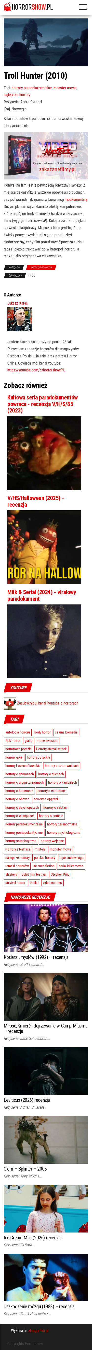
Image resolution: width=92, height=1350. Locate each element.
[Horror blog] (46, 6)
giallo (28, 740)
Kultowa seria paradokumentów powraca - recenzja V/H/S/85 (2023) (42, 404)
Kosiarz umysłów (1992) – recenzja (36, 957)
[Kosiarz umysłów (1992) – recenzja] (46, 927)
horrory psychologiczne (63, 832)
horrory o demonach (19, 774)
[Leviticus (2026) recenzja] (46, 1071)
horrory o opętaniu (47, 799)
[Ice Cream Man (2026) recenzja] (46, 1208)
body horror (42, 732)
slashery (11, 874)
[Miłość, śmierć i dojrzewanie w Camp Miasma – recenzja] (46, 996)
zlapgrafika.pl (38, 1330)
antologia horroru (17, 732)
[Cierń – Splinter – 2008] (46, 1139)
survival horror (15, 882)
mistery (40, 849)
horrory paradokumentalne (32, 88)
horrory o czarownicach (62, 765)
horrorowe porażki (18, 749)
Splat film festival (34, 874)
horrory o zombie (51, 816)
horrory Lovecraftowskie (22, 765)
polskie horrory (44, 857)
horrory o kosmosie (19, 791)
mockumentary (76, 199)
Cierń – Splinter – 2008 (25, 1169)
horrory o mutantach (52, 791)
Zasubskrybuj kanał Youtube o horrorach (47, 703)
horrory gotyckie (38, 757)
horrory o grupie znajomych (24, 782)
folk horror (12, 740)
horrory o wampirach (20, 816)
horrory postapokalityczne (24, 832)
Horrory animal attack (51, 749)
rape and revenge (71, 857)
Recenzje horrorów (41, 267)
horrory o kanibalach (62, 782)
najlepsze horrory (17, 94)
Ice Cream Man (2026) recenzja (32, 1238)
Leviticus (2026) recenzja (27, 1100)
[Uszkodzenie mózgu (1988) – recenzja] (46, 1277)
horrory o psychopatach (22, 807)
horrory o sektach (55, 807)
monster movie (65, 88)
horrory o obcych (17, 799)
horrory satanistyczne (20, 841)
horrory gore (14, 757)
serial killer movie (71, 866)
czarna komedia (66, 732)
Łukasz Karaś (17, 303)
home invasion (47, 740)
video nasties (52, 882)
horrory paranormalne (62, 824)
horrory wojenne (52, 841)
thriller (34, 882)
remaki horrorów (17, 866)
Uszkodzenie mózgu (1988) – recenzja (39, 1306)
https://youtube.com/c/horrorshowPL (36, 370)
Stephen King (60, 874)
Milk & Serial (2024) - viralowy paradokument (41, 595)
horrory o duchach (51, 774)
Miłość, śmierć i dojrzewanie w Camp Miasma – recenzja (45, 1028)
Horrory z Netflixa (17, 849)
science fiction (43, 866)
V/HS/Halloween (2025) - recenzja (35, 501)
